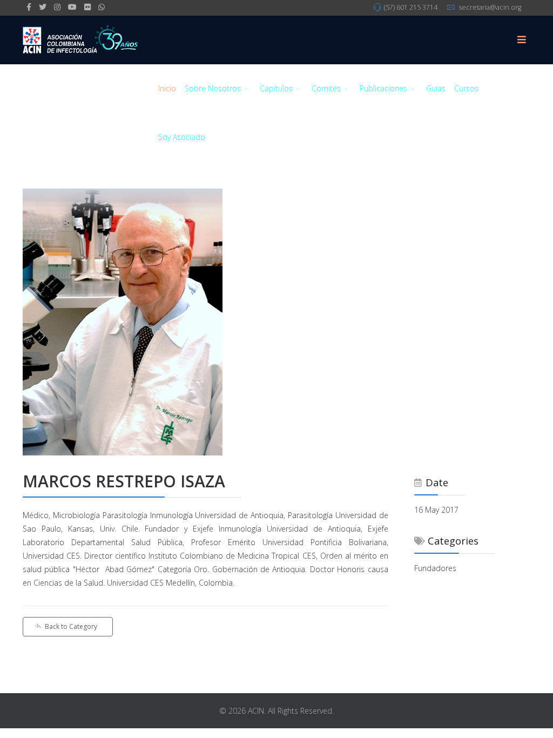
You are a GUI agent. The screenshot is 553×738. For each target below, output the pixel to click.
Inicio (167, 88)
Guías (436, 88)
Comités (326, 88)
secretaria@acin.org (489, 7)
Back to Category (71, 626)
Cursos (466, 88)
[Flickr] (87, 7)
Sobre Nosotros (213, 88)
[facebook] (28, 7)
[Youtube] (72, 7)
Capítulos (276, 88)
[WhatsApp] (101, 7)
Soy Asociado (181, 137)
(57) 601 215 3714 (410, 7)
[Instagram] (57, 7)
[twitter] (42, 7)
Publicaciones (383, 88)
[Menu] (521, 40)
